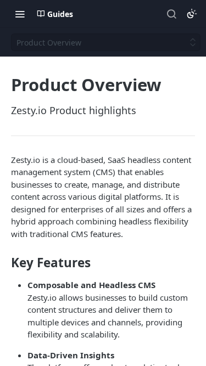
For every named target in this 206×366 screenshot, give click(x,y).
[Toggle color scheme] (192, 13)
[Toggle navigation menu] (20, 13)
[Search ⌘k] (171, 13)
